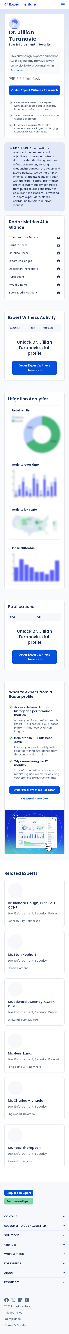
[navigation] (62, 4)
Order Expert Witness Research (34, 90)
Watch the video (37, 798)
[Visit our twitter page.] (13, 1300)
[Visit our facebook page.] (6, 1300)
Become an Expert (19, 1201)
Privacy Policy (13, 1312)
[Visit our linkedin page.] (20, 1300)
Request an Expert (19, 1193)
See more (16, 70)
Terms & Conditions (18, 1325)
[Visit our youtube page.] (27, 1300)
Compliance (13, 1319)
